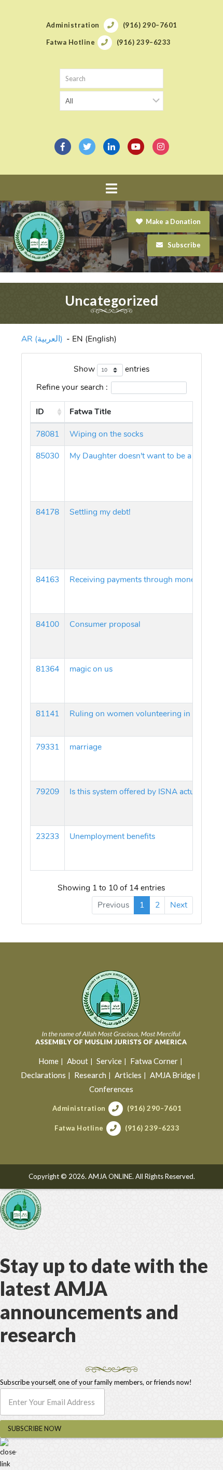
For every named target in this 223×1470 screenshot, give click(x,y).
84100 (47, 624)
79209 (47, 791)
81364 (47, 669)
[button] (111, 188)
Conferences (111, 1089)
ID (40, 411)
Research (90, 1075)
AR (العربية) (42, 339)
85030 (47, 456)
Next (178, 905)
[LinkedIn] (111, 146)
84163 (47, 579)
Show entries (111, 369)
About (77, 1061)
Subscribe (183, 245)
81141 (47, 713)
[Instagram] (160, 146)
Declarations (43, 1075)
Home (48, 1061)
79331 (47, 747)
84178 (47, 512)
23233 (47, 836)
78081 (47, 434)
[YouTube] (136, 146)
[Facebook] (62, 146)
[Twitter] (87, 146)
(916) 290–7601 (154, 1108)
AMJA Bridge (173, 1075)
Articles (128, 1075)
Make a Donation (173, 221)
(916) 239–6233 (152, 1128)
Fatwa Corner (154, 1061)
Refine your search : (72, 387)
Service (109, 1061)
